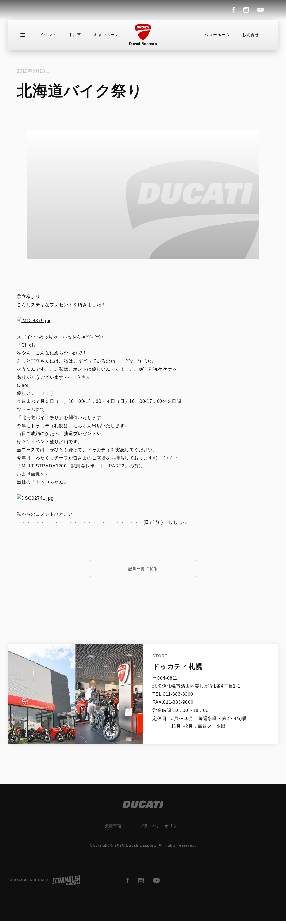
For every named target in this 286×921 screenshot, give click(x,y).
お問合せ (250, 34)
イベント (48, 34)
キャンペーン (106, 34)
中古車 (75, 34)
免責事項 (113, 826)
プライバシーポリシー (161, 826)
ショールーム (217, 34)
